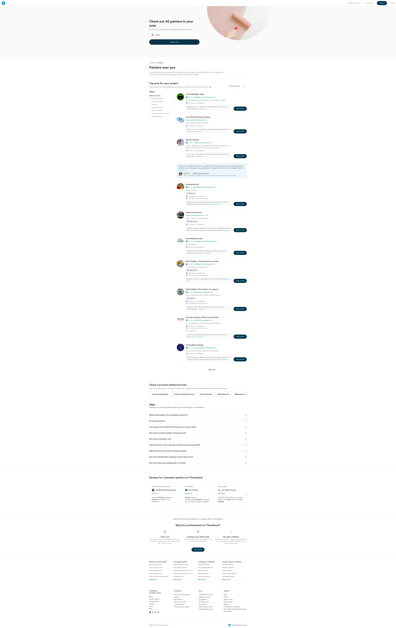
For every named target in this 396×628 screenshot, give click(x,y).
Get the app (178, 599)
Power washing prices (155, 573)
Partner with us (154, 599)
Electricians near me (204, 576)
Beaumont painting (228, 567)
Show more (153, 579)
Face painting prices (155, 564)
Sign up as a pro (204, 597)
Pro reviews (203, 604)
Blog (150, 609)
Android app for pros (206, 609)
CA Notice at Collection (232, 607)
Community (203, 599)
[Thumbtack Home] (3, 3)
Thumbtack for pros (205, 594)
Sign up (176, 597)
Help (225, 594)
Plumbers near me (203, 573)
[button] (189, 97)
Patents (226, 604)
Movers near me (203, 570)
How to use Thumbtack (182, 594)
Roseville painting (227, 564)
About (151, 596)
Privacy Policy (228, 602)
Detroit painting (227, 570)
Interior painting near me (181, 564)
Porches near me (179, 576)
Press (151, 606)
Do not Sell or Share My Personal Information (235, 610)
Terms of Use (228, 599)
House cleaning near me (205, 567)
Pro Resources (204, 602)
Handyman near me (204, 564)
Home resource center (181, 607)
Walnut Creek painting (229, 573)
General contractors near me (182, 573)
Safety (226, 597)
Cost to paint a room (155, 567)
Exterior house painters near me (183, 570)
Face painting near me (180, 567)
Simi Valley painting (228, 576)
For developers (154, 601)
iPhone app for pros (205, 607)
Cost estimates (179, 604)
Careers (151, 604)
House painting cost (155, 570)
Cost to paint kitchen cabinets (158, 576)
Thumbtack (152, 63)
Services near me (180, 602)
